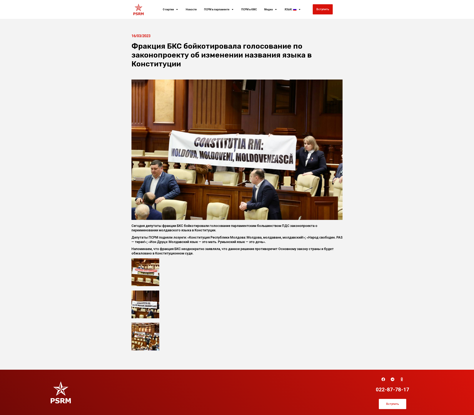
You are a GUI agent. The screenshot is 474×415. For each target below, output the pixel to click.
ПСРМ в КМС (249, 9)
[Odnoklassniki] (401, 379)
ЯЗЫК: (289, 9)
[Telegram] (392, 379)
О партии (168, 9)
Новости (191, 9)
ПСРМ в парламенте (216, 9)
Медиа (268, 9)
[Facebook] (383, 379)
